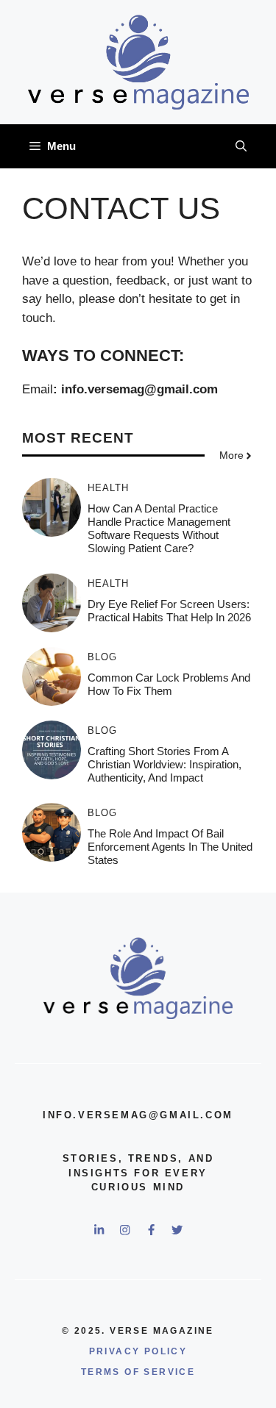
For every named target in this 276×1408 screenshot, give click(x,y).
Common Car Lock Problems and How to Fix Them (169, 684)
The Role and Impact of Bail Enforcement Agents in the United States (170, 846)
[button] (241, 146)
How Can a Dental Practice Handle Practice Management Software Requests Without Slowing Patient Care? (159, 528)
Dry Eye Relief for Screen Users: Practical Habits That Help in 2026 (169, 610)
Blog (102, 657)
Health (108, 488)
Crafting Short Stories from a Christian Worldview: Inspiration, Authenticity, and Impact (164, 764)
